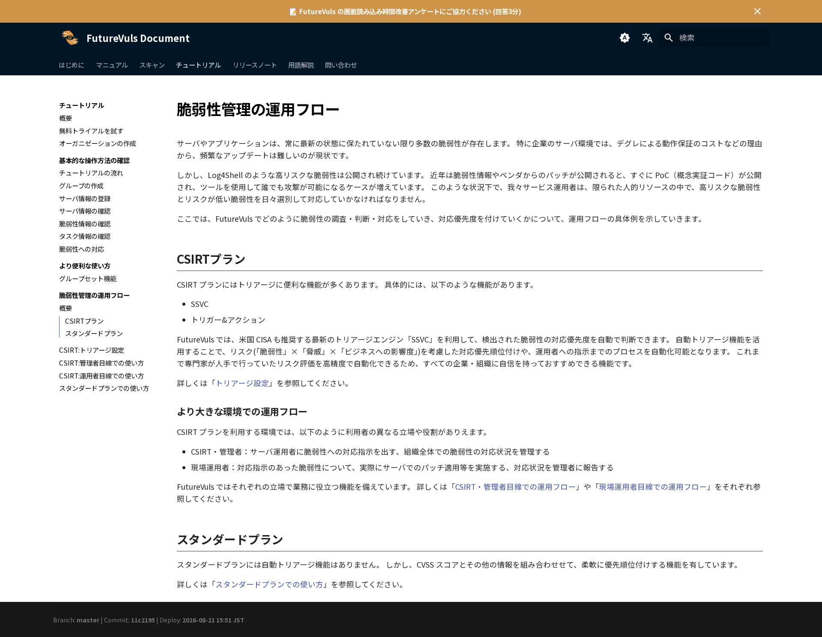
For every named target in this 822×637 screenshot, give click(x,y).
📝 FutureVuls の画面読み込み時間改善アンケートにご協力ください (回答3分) (405, 11)
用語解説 (301, 64)
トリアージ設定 (242, 383)
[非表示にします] (757, 11)
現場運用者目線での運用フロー (653, 486)
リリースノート (254, 64)
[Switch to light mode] (624, 37)
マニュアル (112, 64)
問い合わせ (341, 64)
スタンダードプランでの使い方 (269, 584)
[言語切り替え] (647, 37)
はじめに (72, 64)
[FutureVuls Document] (70, 37)
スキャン (152, 64)
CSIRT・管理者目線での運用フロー (515, 486)
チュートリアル (198, 64)
